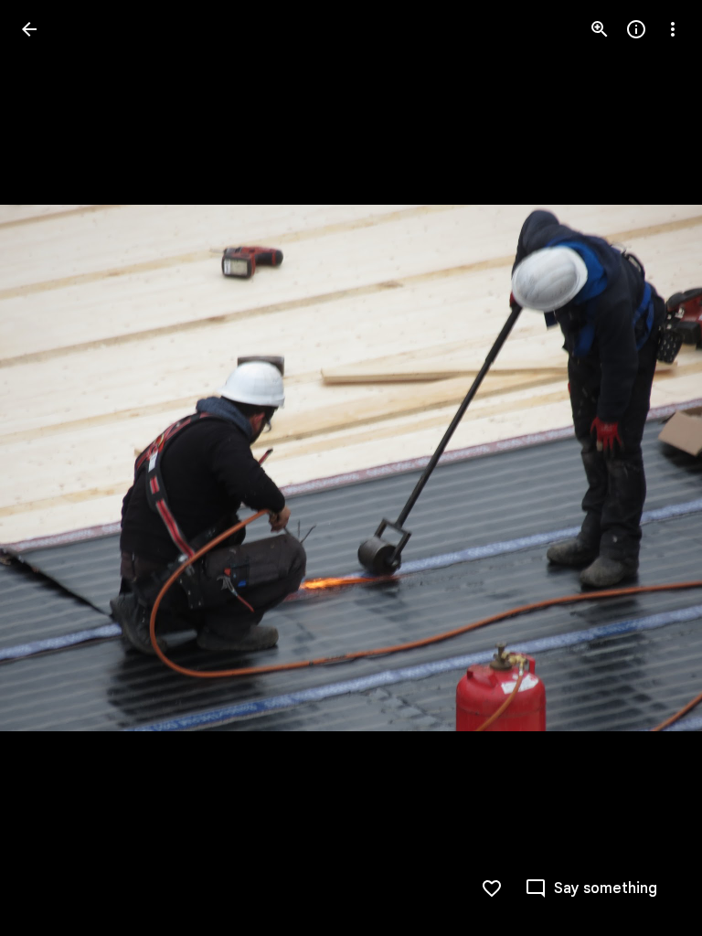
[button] (51, 468)
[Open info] (636, 29)
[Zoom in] (599, 29)
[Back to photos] (29, 29)
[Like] (492, 888)
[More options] (672, 29)
